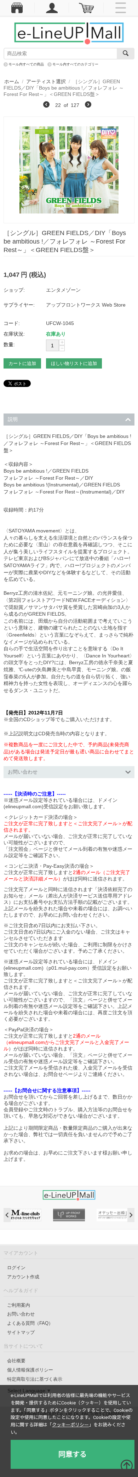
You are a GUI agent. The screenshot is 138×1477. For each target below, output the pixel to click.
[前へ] (46, 105)
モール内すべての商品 (26, 64)
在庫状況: (14, 334)
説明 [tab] (13, 419)
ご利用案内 (18, 1305)
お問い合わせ (21, 1314)
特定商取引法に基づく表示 (34, 1379)
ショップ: (14, 290)
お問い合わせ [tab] (23, 772)
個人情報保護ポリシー (30, 1370)
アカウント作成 (23, 1276)
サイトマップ (21, 1332)
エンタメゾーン (63, 290)
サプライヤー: (19, 305)
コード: (12, 323)
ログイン (16, 1267)
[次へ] (88, 105)
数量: (9, 344)
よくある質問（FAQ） (30, 1323)
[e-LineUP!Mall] (69, 33)
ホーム (11, 81)
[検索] (125, 53)
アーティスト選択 (46, 81)
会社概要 (16, 1360)
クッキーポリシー (70, 1424)
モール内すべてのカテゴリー (75, 64)
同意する (72, 1454)
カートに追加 (22, 363)
